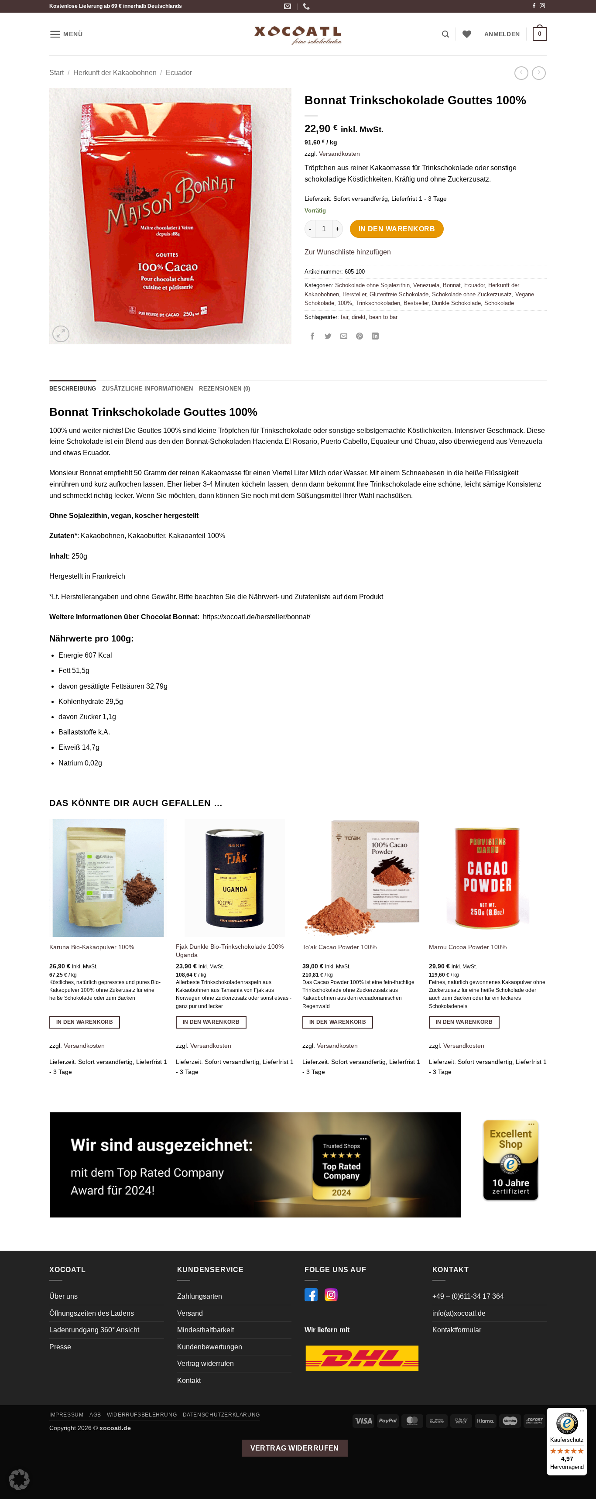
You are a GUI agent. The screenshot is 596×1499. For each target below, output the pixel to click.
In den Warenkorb (397, 229)
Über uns (63, 1296)
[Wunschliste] (466, 34)
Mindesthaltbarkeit (205, 1330)
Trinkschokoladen (378, 303)
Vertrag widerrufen (205, 1363)
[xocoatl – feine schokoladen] (298, 34)
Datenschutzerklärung (221, 1415)
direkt (359, 317)
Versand (190, 1313)
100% (345, 303)
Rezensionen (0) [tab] (224, 388)
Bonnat (452, 285)
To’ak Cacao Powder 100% (339, 946)
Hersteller (354, 294)
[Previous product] (538, 73)
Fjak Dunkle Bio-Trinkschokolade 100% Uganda (230, 950)
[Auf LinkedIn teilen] (375, 336)
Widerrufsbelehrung (142, 1415)
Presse (60, 1347)
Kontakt (189, 1380)
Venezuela (426, 285)
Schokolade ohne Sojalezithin (372, 285)
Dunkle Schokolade (456, 303)
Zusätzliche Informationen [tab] (147, 388)
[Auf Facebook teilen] (312, 336)
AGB (95, 1415)
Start (56, 72)
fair (344, 317)
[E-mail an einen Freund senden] (344, 336)
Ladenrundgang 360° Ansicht (94, 1330)
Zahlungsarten (199, 1296)
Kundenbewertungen (209, 1347)
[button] (65, 34)
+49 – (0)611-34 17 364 (468, 1296)
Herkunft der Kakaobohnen (115, 72)
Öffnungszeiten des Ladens (91, 1313)
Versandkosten (339, 153)
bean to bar (383, 317)
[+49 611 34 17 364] (307, 6)
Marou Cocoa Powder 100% (468, 946)
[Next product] (521, 73)
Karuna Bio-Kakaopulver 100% (91, 946)
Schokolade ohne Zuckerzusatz (472, 294)
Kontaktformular (456, 1330)
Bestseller (416, 303)
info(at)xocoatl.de (459, 1313)
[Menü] (582, 1413)
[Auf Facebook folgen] (534, 6)
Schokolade (499, 303)
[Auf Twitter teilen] (328, 336)
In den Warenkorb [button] (84, 1022)
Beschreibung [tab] (72, 388)
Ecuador (179, 72)
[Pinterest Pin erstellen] (360, 336)
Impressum (66, 1415)
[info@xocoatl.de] (288, 6)
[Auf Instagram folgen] (542, 6)
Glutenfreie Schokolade (399, 294)
